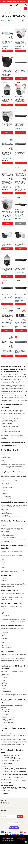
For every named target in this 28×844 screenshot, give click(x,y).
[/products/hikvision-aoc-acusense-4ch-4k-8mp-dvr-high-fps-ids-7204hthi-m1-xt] (7, 288)
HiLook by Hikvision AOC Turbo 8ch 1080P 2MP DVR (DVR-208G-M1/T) (20, 296)
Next (20, 362)
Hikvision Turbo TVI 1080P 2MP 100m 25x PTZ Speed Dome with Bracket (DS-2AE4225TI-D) (7, 269)
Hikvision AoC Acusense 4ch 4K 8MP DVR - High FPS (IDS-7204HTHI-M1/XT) (7, 296)
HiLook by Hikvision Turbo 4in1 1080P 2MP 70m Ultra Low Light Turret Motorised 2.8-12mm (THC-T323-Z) (7, 214)
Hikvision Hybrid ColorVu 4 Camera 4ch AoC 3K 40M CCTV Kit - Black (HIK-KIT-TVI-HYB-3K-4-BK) (20, 325)
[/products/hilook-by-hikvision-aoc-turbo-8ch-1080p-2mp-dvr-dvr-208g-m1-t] (21, 288)
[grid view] (23, 20)
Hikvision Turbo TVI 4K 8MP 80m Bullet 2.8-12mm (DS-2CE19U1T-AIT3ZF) (7, 243)
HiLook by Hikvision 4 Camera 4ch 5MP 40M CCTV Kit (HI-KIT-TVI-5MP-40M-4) (7, 42)
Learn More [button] (4, 842)
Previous (8, 362)
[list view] (25, 20)
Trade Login (7, 78)
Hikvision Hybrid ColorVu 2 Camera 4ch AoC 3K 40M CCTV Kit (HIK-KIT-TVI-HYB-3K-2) (7, 350)
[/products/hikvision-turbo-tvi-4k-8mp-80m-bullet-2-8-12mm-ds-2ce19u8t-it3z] (7, 235)
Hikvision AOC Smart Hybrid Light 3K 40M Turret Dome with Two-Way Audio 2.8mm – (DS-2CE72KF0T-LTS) (20, 99)
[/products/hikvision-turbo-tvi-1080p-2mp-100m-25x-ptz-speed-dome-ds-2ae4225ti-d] (7, 260)
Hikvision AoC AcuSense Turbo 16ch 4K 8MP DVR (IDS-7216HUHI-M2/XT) (20, 71)
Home (2, 12)
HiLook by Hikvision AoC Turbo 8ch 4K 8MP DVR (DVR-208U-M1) (20, 124)
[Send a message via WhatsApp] (25, 841)
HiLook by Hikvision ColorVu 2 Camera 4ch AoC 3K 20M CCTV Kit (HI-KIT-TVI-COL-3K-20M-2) (6, 153)
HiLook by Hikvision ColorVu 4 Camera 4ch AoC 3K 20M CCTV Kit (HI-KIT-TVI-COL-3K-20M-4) (20, 184)
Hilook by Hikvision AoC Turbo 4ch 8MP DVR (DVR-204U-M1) (20, 213)
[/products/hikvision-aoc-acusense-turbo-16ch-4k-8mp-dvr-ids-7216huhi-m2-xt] (21, 62)
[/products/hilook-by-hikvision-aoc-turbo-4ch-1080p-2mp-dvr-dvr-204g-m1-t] (21, 260)
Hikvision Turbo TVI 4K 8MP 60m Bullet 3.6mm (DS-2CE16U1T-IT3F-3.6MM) (20, 243)
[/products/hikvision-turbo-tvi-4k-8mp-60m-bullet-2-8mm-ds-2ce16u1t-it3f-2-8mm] (21, 235)
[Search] (25, 8)
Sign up (20, 816)
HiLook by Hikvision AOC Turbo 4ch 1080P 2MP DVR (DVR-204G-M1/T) (20, 268)
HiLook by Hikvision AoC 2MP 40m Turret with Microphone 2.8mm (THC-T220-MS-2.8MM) (20, 42)
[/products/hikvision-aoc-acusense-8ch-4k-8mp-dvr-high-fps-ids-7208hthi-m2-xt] (21, 342)
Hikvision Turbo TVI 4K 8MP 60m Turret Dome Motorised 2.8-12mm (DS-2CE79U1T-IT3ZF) (7, 125)
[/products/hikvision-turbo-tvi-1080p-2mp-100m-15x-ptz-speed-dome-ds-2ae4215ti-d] (7, 90)
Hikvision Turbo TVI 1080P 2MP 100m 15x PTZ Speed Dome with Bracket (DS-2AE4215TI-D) (7, 99)
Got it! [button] (21, 839)
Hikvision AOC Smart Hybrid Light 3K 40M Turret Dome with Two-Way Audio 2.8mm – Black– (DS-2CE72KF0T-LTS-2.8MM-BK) (7, 72)
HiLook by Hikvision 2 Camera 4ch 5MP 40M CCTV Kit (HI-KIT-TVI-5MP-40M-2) (7, 183)
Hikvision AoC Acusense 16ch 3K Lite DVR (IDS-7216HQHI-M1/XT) (20, 152)
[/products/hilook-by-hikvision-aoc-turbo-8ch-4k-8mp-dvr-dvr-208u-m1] (21, 116)
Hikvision (3, 76)
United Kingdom (13, 822)
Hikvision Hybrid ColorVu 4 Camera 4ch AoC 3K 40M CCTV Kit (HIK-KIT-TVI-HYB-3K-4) (7, 324)
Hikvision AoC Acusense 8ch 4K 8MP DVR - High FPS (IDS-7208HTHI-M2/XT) (20, 350)
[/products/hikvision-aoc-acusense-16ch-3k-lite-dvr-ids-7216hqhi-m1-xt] (21, 144)
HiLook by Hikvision (5, 45)
